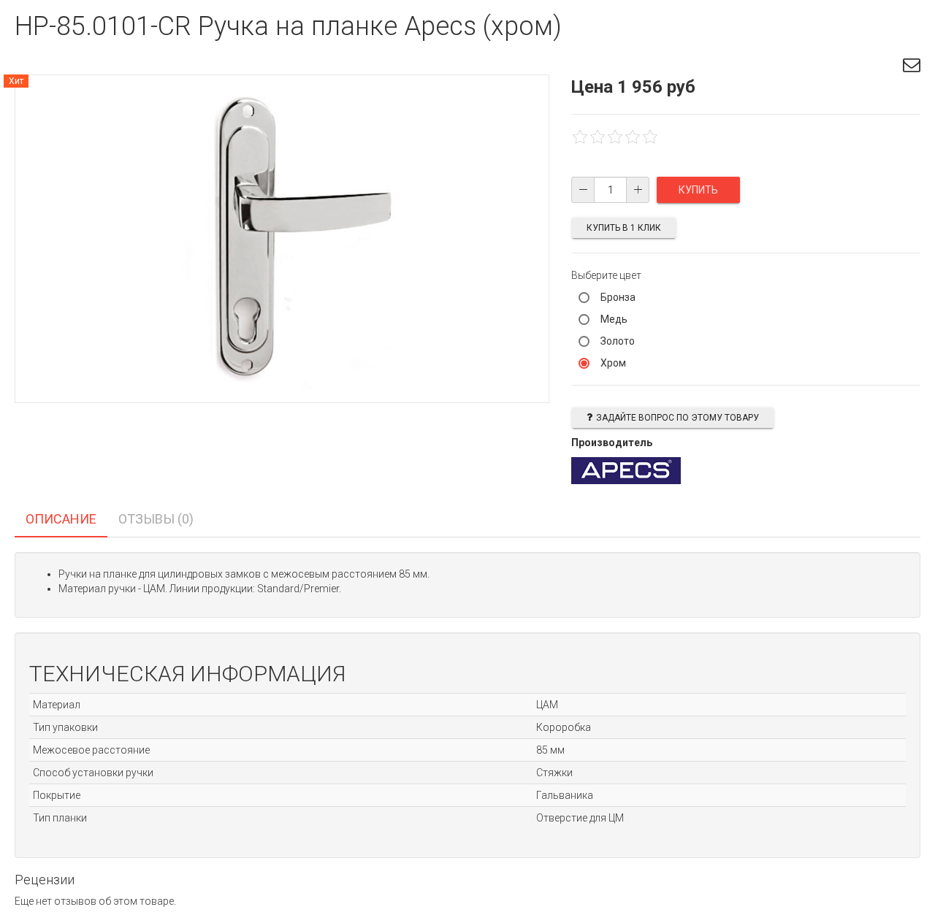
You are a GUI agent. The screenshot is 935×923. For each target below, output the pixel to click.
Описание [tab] (61, 518)
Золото (617, 341)
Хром (613, 363)
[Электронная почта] (911, 67)
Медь (613, 319)
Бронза (618, 297)
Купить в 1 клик (624, 228)
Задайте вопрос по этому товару (677, 418)
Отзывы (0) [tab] (156, 518)
